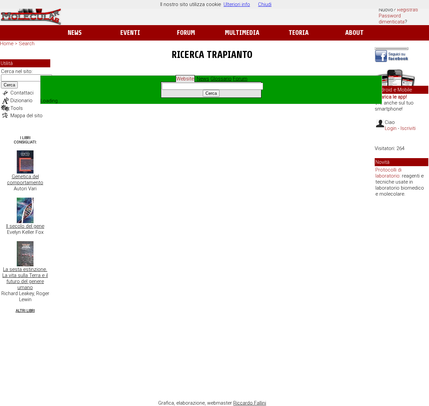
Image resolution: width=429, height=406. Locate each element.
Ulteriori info (237, 4)
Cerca (9, 84)
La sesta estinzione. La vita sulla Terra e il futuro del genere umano (25, 278)
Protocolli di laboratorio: (388, 173)
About (354, 33)
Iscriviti (408, 128)
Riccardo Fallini (249, 403)
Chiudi (264, 4)
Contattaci (22, 93)
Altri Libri (25, 311)
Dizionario (21, 100)
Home (6, 44)
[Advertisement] (401, 304)
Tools (16, 108)
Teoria (299, 33)
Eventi (130, 33)
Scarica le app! (391, 97)
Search (27, 44)
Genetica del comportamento (25, 180)
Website (185, 79)
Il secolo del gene (25, 226)
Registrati (407, 10)
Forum (186, 33)
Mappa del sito (26, 116)
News (74, 33)
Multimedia (242, 33)
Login (390, 128)
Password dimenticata (392, 19)
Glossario (221, 79)
